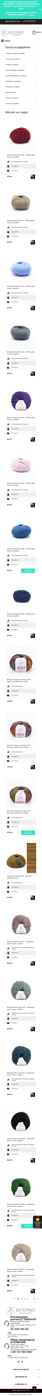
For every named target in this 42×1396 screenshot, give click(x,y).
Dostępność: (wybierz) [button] (13, 81)
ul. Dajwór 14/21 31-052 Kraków (18, 1358)
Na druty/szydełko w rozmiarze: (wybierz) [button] (16, 78)
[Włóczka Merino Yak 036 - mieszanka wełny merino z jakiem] (21, 1186)
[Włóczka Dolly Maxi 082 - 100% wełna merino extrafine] (21, 137)
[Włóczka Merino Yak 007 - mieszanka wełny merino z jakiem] (21, 1054)
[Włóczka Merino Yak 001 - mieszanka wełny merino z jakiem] (21, 1251)
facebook (22, 1362)
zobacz (21, 8)
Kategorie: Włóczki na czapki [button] (15, 53)
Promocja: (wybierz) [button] (12, 103)
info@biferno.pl (14, 21)
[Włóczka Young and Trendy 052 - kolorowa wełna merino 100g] (21, 727)
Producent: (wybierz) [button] (13, 59)
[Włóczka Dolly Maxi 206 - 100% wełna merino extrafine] (21, 333)
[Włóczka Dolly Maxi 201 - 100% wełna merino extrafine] (21, 202)
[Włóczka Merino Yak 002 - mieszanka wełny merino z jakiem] (21, 989)
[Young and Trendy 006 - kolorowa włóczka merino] (21, 858)
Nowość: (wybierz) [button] (12, 98)
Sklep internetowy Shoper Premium (21, 1394)
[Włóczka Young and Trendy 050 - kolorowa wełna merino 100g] (21, 661)
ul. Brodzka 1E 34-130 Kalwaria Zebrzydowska (18, 1335)
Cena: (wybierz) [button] (11, 92)
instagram (18, 1362)
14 (34, 1299)
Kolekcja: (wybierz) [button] (12, 65)
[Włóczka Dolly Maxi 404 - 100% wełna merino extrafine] (21, 399)
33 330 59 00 (29, 21)
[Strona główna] (12, 33)
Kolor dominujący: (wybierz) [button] (15, 70)
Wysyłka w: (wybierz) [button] (13, 87)
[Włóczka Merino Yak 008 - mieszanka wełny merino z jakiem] (21, 1120)
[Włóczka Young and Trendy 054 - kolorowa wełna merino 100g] (21, 792)
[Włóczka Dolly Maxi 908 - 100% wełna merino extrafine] (21, 530)
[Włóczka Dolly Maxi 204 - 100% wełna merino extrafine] (21, 268)
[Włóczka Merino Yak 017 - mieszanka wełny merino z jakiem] (21, 923)
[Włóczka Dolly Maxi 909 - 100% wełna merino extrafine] (21, 595)
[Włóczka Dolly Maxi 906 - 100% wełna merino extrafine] (21, 465)
